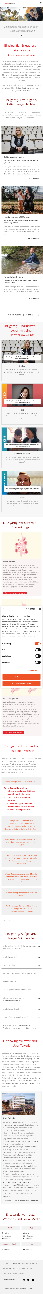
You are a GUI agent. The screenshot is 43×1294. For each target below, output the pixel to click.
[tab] (22, 920)
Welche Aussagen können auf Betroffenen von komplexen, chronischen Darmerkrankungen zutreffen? (21, 908)
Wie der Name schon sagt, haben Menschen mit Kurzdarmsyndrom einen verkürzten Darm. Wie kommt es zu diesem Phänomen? (21, 878)
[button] (21, 947)
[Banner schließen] (40, 609)
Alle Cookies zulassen (22, 677)
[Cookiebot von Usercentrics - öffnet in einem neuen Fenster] (26, 609)
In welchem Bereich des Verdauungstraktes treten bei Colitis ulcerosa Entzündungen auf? (21, 842)
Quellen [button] (6, 920)
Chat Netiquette (27, 1268)
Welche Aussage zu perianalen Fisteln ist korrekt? (21, 894)
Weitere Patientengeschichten (20, 315)
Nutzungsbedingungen (29, 1264)
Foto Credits (17, 1268)
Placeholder (7, 1268)
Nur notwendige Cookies (21, 683)
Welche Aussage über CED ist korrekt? (19, 781)
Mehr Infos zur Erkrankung (16, 593)
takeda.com (34, 1201)
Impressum (16, 1264)
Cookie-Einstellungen (10, 1273)
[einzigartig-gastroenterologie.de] (19, 3)
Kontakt (21, 1273)
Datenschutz (7, 1264)
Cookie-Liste (32, 670)
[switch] (38, 649)
